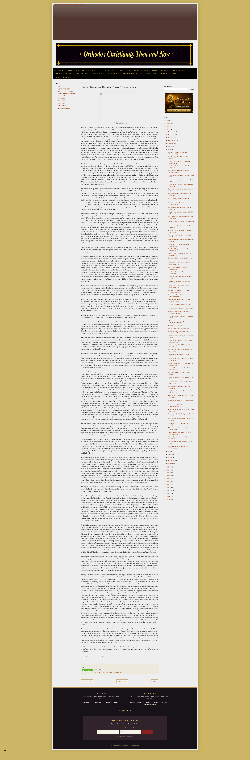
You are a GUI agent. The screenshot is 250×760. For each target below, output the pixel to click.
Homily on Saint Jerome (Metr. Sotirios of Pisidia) (180, 336)
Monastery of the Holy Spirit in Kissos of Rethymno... (180, 231)
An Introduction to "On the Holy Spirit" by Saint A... (181, 240)
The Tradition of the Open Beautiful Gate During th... (180, 419)
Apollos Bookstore (150, 704)
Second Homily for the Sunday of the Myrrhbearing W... (179, 295)
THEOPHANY (62, 98)
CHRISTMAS (62, 96)
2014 (168, 485)
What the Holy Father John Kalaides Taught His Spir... (179, 300)
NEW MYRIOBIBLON (130, 74)
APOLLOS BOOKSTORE (62, 77)
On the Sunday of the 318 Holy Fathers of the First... (180, 345)
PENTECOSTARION (64, 108)
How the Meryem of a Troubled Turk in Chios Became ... (180, 369)
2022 (168, 126)
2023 (168, 123)
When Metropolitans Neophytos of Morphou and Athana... (178, 321)
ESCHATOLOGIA (98, 74)
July (169, 146)
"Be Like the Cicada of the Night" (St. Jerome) (179, 305)
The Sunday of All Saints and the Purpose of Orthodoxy (180, 190)
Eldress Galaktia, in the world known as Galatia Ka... (180, 438)
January (170, 463)
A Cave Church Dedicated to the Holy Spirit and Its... (179, 254)
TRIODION (61, 101)
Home (155, 681)
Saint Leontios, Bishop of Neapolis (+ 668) (181, 309)
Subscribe (140, 702)
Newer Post (87, 681)
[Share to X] (98, 670)
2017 (168, 476)
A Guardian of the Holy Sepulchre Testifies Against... (181, 415)
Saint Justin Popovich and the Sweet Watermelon (179, 447)
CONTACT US (125, 711)
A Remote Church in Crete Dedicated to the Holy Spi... (180, 236)
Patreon (148, 702)
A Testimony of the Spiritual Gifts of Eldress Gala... (179, 428)
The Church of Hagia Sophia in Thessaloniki (177, 268)
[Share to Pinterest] (102, 670)
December (171, 132)
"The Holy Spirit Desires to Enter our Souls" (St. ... (179, 282)
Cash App (164, 702)
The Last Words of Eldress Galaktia (178, 328)
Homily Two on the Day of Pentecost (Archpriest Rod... (179, 263)
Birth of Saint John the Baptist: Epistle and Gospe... (181, 222)
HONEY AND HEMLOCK (90, 70)
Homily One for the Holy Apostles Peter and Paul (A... (180, 162)
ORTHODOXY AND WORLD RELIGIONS (174, 70)
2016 (168, 479)
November (171, 135)
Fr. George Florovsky (117, 672)
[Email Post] (83, 667)
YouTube (107, 702)
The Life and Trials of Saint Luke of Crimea (179, 373)
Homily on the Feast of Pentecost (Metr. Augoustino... (180, 272)
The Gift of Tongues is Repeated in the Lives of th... (180, 249)
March (170, 457)
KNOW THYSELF (124, 70)
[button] (5, 751)
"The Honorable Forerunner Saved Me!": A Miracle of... (181, 213)
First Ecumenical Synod (104, 672)
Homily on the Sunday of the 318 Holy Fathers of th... (180, 341)
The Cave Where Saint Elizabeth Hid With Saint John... (181, 217)
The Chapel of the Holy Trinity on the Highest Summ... (179, 203)
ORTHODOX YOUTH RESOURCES (145, 70)
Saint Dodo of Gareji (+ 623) (176, 325)
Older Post (122, 681)
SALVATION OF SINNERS (148, 74)
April (170, 454)
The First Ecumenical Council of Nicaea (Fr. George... (180, 350)
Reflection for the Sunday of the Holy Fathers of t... (179, 355)
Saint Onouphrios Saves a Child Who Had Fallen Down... (180, 364)
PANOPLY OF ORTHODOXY (63, 74)
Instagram (98, 702)
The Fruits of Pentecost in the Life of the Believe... (180, 259)
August (170, 144)
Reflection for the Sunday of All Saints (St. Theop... (181, 180)
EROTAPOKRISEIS (108, 70)
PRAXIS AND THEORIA (168, 74)
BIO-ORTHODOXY (83, 74)
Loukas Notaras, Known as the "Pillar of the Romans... (180, 433)
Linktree (115, 702)
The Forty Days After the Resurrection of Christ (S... (180, 387)
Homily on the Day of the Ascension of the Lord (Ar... (181, 378)
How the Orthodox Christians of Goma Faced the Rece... (179, 194)
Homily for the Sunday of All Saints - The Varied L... (180, 185)
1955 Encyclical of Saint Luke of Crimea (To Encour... (180, 317)
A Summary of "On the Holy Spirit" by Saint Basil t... (180, 245)
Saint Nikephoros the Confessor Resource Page (180, 442)
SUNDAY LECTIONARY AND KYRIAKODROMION (66, 92)
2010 (168, 496)
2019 (168, 470)
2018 (168, 473)
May (169, 451)
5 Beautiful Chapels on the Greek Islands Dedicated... (180, 396)
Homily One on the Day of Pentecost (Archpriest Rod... (179, 286)
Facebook (86, 702)
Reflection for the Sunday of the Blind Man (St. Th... (181, 410)
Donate (132, 702)
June (169, 149)
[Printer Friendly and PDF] (87, 670)
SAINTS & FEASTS (64, 89)
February (171, 460)
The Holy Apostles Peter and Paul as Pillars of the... (181, 157)
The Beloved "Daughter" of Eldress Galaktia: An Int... (178, 171)
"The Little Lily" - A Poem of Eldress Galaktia (179, 424)
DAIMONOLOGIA (113, 74)
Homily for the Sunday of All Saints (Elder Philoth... (181, 176)
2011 (168, 493)
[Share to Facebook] (100, 670)
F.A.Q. (60, 111)
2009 (168, 499)
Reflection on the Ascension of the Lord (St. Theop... (180, 382)
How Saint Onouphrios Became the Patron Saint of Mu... (181, 359)
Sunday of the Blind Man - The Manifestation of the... (177, 405)
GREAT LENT (62, 103)
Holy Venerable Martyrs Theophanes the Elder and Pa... (180, 392)
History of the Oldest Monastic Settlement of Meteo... (180, 226)
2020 (168, 467)
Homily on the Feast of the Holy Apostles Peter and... (180, 167)
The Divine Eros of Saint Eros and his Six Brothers (180, 208)
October (171, 138)
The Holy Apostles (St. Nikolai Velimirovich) (177, 153)
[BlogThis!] (96, 670)
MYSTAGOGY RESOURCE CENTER (66, 70)
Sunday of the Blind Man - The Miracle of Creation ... (181, 401)
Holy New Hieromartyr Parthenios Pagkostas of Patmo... (178, 312)
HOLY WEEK (62, 106)
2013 (168, 488)
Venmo (156, 702)
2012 (168, 490)
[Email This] (94, 670)
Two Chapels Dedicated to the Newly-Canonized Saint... (179, 199)
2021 (168, 129)
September (171, 141)
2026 (168, 120)
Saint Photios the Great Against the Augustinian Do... (178, 332)
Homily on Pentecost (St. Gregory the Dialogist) (179, 277)
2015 (168, 482)
